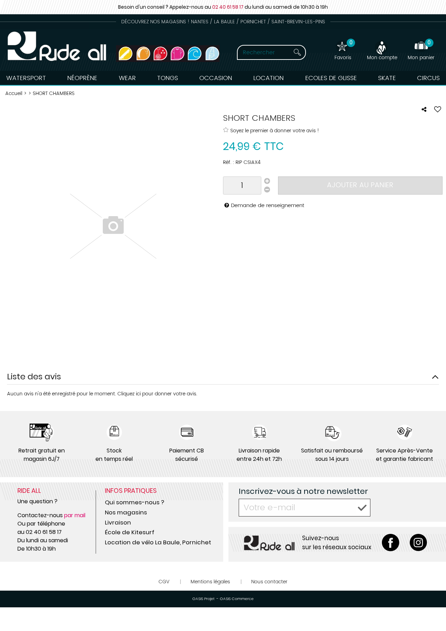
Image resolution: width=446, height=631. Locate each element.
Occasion (215, 78)
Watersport (26, 78)
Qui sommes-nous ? (134, 502)
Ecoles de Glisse (331, 78)
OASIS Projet (203, 599)
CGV (164, 582)
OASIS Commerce (237, 599)
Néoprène (82, 78)
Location (268, 78)
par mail (74, 515)
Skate (387, 78)
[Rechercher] (297, 52)
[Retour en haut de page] (432, 610)
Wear (127, 78)
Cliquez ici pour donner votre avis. (157, 394)
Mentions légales (210, 582)
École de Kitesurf (129, 532)
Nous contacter (269, 582)
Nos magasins (126, 512)
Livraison (118, 522)
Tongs (167, 78)
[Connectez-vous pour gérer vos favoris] (438, 109)
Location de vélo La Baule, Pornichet (158, 542)
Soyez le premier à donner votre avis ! (274, 130)
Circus (428, 78)
